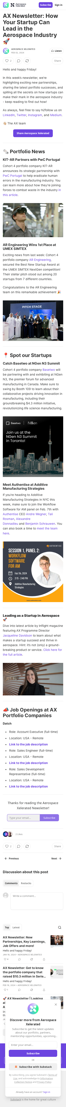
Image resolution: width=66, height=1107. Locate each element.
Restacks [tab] (26, 883)
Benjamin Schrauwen (40, 523)
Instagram (35, 115)
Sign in (58, 5)
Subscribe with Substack (35, 1066)
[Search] (59, 927)
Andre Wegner (36, 514)
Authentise (10, 514)
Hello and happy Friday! (17, 950)
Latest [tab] (16, 927)
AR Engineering (40, 260)
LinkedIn (9, 115)
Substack (15, 1099)
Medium (56, 115)
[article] (33, 948)
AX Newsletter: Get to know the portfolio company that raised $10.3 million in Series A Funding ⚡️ (24, 972)
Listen (58, 50)
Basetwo (49, 369)
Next (54, 858)
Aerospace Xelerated (23, 49)
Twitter (21, 115)
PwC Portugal (12, 175)
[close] (56, 1004)
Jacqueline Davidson (17, 635)
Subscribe (45, 5)
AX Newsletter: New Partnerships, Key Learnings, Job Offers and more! (24, 942)
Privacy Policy (44, 1081)
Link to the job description (28, 744)
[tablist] (18, 883)
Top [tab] (7, 927)
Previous (14, 858)
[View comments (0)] (18, 60)
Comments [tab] (11, 883)
